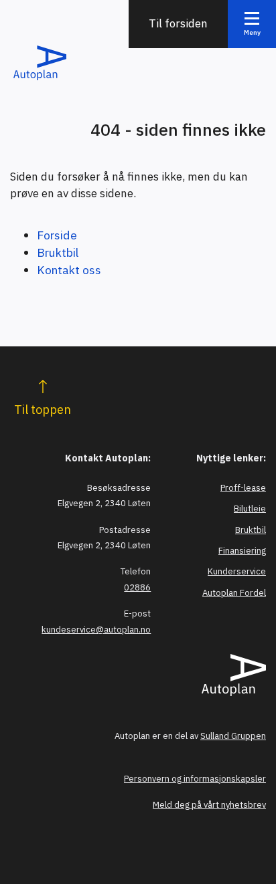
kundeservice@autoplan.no (96, 629)
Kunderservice (237, 571)
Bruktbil (57, 252)
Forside (57, 235)
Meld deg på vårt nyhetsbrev (209, 804)
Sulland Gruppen (233, 736)
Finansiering (242, 550)
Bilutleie (250, 508)
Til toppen (42, 409)
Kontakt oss (69, 270)
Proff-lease (243, 487)
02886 (137, 587)
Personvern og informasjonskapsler (195, 778)
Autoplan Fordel (234, 592)
